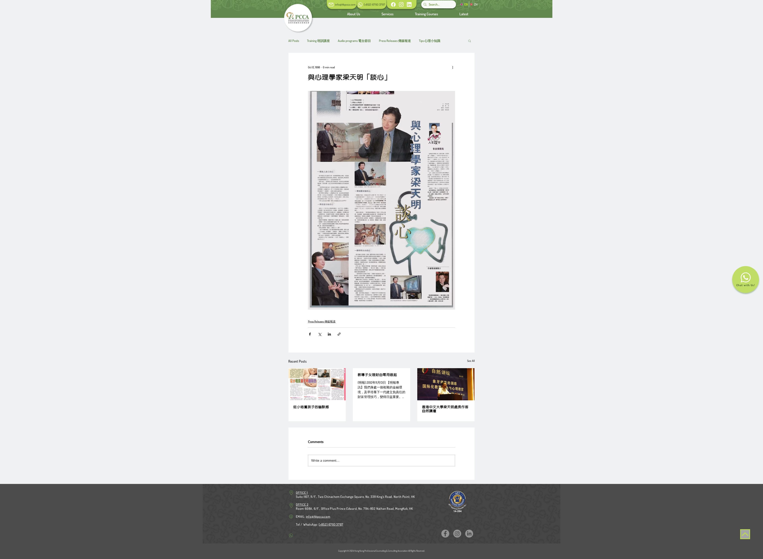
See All (471, 360)
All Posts (293, 41)
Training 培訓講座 (318, 41)
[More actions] (452, 67)
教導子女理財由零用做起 (377, 375)
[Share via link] (339, 334)
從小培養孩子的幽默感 (311, 407)
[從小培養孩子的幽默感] (317, 384)
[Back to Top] (745, 534)
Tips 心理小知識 (429, 41)
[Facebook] (445, 534)
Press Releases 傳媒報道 (395, 41)
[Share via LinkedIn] (329, 334)
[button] (464, 14)
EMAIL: (313, 516)
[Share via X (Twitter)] (319, 334)
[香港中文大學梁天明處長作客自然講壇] (445, 384)
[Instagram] (457, 534)
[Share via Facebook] (310, 334)
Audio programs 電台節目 (354, 41)
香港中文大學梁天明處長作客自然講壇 (445, 409)
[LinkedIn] (469, 534)
